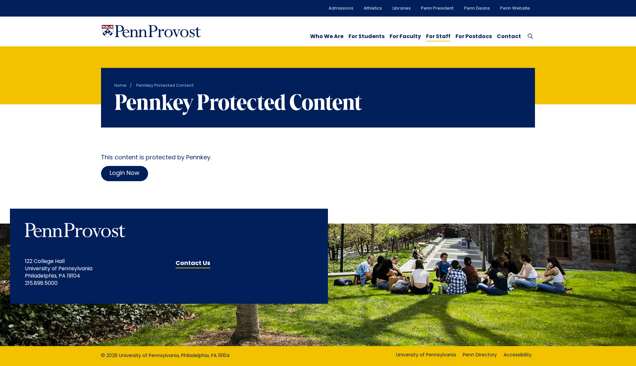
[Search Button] (529, 36)
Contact (509, 36)
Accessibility (518, 355)
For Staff (438, 36)
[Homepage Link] (151, 31)
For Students (366, 36)
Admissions (341, 8)
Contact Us (193, 264)
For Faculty (405, 36)
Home (120, 86)
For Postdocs (473, 36)
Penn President (437, 8)
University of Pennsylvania (426, 355)
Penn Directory (480, 355)
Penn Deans (477, 8)
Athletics (373, 8)
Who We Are (327, 36)
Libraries (402, 8)
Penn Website (515, 8)
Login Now (124, 174)
